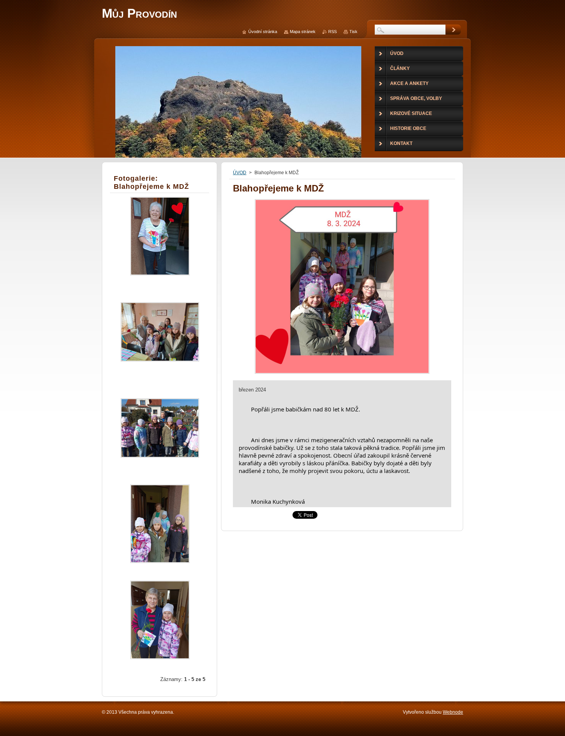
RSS (332, 31)
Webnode (453, 712)
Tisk (353, 31)
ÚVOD (239, 172)
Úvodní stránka (262, 31)
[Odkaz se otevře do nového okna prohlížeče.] (342, 373)
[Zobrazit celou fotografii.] (160, 243)
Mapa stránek (303, 31)
